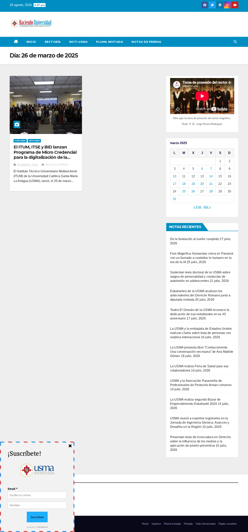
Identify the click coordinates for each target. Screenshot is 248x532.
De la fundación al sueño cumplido (194, 239)
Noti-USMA (78, 42)
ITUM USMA (20, 141)
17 (174, 183)
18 (184, 183)
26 (193, 191)
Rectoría (53, 42)
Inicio (31, 42)
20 (202, 183)
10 (174, 176)
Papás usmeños (228, 523)
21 (211, 183)
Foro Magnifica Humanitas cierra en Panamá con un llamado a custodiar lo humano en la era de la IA (201, 258)
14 (211, 176)
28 (211, 191)
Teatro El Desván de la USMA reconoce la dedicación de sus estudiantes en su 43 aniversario (199, 314)
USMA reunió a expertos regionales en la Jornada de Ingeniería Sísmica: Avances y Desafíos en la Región (199, 422)
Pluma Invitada (109, 42)
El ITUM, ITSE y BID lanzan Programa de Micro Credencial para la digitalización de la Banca (45, 154)
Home (145, 523)
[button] (235, 41)
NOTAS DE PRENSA (146, 42)
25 (184, 191)
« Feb (197, 207)
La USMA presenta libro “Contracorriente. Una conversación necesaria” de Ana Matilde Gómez (201, 352)
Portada (188, 523)
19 (193, 183)
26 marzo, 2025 (28, 164)
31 (174, 199)
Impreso (156, 523)
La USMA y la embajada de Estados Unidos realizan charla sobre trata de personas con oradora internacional (201, 333)
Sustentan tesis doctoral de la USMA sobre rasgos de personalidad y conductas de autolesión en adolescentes (200, 276)
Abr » (207, 207)
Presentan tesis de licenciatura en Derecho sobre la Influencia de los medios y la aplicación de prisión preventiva (200, 441)
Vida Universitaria (205, 523)
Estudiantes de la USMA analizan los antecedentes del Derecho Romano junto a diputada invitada (200, 295)
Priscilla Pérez (56, 164)
